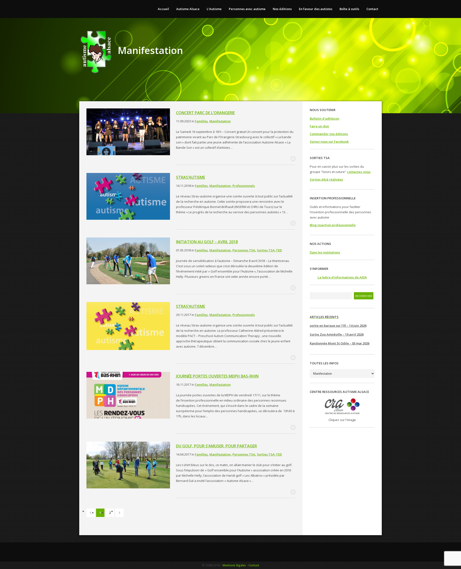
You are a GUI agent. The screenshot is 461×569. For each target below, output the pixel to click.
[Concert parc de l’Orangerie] (128, 132)
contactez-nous (358, 172)
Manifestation (220, 121)
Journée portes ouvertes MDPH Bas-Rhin (217, 376)
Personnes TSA (243, 250)
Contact (254, 565)
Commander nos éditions (329, 134)
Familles (201, 121)
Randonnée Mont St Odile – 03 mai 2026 (339, 343)
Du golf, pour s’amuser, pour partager (216, 446)
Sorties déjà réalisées (326, 179)
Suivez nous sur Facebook (329, 141)
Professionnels (243, 186)
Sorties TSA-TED (269, 250)
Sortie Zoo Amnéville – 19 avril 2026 (337, 334)
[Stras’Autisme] (128, 326)
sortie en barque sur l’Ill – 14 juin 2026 (338, 325)
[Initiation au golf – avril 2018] (128, 261)
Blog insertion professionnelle (333, 225)
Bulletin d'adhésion (324, 118)
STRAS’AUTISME (190, 177)
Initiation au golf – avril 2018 (207, 241)
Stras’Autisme (190, 306)
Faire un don (319, 126)
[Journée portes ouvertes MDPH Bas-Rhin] (128, 396)
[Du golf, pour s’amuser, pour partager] (128, 466)
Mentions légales (234, 565)
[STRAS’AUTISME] (128, 197)
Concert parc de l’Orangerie (205, 112)
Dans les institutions (325, 252)
